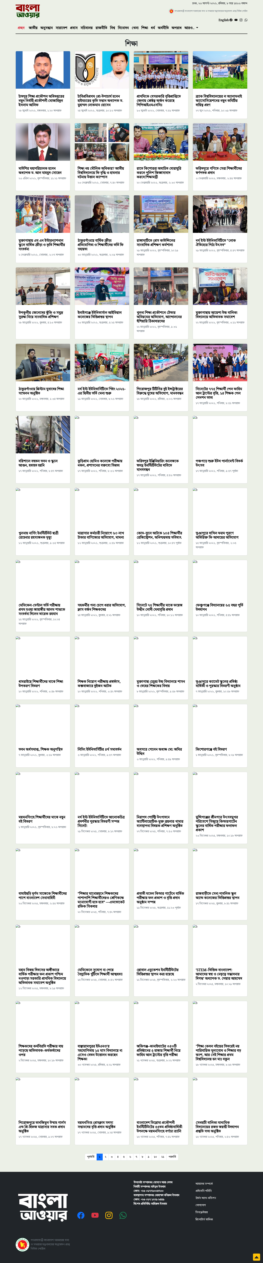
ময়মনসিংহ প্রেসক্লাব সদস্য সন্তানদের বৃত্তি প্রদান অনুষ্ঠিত (96, 1125)
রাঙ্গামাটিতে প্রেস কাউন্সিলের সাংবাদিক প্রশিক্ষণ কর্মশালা (156, 243)
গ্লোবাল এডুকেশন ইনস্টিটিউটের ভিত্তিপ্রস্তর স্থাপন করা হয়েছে (158, 972)
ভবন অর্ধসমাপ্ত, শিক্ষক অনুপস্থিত (41, 749)
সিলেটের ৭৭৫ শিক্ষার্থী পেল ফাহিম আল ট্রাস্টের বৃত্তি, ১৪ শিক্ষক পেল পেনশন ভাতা (219, 393)
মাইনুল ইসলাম (158, 1186)
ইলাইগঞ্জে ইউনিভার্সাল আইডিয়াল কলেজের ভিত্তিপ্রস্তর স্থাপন (100, 315)
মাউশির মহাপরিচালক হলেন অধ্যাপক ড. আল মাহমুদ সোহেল (40, 171)
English (224, 20)
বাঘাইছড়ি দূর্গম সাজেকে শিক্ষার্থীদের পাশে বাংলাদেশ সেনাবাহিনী (43, 896)
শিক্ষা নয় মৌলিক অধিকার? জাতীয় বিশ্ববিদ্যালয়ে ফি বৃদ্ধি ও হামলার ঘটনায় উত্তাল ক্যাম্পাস (101, 173)
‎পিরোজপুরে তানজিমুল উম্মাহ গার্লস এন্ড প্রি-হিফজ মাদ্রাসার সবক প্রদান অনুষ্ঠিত (42, 1127)
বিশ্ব (112, 28)
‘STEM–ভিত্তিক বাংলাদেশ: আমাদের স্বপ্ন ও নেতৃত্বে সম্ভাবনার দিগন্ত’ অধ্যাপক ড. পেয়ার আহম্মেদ (219, 974)
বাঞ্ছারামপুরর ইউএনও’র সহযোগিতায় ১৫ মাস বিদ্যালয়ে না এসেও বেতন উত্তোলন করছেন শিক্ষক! (100, 1053)
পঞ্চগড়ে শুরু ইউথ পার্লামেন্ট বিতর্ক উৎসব (219, 463)
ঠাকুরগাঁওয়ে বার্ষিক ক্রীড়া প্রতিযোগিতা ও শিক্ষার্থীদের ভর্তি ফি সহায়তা (100, 245)
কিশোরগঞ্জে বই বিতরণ (211, 749)
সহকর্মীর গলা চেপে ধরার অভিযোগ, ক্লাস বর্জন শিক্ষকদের (102, 607)
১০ (155, 1157)
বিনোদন (123, 28)
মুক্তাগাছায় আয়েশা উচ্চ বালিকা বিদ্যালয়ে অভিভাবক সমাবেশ (216, 315)
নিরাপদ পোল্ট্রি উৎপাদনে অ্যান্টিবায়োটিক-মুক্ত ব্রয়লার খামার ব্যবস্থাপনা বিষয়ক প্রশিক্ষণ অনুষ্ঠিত (160, 821)
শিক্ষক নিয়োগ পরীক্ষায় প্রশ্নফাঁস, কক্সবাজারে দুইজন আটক (99, 684)
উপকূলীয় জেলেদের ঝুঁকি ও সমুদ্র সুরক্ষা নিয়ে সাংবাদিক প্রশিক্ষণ (41, 315)
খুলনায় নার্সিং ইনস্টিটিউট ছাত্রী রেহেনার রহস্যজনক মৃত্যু (38, 535)
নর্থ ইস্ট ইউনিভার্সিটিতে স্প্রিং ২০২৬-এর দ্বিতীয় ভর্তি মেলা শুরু (102, 391)
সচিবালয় (87, 28)
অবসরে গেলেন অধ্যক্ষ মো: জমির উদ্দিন (159, 752)
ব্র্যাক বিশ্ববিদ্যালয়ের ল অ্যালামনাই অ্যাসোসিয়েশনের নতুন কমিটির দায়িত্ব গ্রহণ (219, 101)
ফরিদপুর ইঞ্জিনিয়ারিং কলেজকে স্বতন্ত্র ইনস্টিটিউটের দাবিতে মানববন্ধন (158, 465)
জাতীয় (33, 28)
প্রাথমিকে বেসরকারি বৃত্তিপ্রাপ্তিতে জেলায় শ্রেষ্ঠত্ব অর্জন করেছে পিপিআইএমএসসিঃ (159, 101)
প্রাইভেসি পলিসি (204, 1191)
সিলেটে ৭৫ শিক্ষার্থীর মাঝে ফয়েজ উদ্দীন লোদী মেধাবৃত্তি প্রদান (159, 607)
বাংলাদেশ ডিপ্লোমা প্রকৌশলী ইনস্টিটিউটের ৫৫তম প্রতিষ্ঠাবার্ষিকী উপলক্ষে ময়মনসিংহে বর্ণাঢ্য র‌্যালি (159, 1127)
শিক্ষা (144, 28)
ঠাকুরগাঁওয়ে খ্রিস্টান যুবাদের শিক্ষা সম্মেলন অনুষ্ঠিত (41, 391)
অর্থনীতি (163, 28)
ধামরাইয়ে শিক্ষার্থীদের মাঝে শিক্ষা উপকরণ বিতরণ (41, 684)
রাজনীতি (101, 28)
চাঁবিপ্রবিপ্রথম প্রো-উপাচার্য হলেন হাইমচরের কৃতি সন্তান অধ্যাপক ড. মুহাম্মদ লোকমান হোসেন (100, 101)
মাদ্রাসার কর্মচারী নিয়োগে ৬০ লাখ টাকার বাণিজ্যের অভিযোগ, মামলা (101, 535)
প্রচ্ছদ (21, 28)
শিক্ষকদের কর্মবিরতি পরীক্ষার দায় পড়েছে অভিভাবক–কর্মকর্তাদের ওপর (41, 1051)
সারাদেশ (61, 28)
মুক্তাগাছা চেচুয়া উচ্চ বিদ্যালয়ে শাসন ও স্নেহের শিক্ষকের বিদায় (161, 684)
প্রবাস (74, 28)
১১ (162, 1157)
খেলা (135, 28)
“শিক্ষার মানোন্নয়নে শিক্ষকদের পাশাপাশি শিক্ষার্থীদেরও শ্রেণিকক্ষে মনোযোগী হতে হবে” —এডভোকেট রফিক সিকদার (101, 900)
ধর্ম (153, 28)
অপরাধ (177, 28)
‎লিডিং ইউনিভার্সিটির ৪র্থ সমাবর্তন (99, 749)
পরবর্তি (172, 1157)
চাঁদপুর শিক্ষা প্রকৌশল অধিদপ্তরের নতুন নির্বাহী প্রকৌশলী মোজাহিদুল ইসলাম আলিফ (41, 101)
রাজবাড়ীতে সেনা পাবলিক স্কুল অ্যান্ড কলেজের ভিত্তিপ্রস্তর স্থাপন (217, 896)
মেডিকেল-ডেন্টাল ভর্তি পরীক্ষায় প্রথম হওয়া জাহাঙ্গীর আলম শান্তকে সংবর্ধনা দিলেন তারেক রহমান (42, 610)
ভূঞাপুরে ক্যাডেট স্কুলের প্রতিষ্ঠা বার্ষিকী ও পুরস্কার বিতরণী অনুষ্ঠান (218, 684)
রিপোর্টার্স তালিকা (204, 1219)
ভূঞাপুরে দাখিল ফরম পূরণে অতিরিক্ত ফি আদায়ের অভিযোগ (217, 535)
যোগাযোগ (201, 1205)
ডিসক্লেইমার (202, 1212)
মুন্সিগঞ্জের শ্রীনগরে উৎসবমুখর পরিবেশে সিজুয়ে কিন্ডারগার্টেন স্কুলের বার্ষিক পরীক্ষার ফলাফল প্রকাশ (217, 823)
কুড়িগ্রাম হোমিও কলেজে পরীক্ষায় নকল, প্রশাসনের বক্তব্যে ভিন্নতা (100, 463)
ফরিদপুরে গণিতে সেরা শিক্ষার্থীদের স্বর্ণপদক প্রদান (219, 171)
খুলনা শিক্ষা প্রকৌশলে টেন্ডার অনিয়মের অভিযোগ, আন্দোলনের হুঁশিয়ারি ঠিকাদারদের (159, 317)
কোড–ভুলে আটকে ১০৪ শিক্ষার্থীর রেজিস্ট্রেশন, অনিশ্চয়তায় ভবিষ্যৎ (159, 535)
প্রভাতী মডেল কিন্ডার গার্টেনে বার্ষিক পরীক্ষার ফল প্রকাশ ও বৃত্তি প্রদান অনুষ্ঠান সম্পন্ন (160, 898)
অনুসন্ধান (46, 28)
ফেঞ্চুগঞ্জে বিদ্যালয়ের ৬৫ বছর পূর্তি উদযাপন (219, 607)
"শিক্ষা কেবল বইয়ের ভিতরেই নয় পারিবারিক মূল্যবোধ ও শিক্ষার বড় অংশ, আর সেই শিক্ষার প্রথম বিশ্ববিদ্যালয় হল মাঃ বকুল (218, 1053)
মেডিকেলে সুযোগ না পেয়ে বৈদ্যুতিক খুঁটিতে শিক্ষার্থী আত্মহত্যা (100, 972)
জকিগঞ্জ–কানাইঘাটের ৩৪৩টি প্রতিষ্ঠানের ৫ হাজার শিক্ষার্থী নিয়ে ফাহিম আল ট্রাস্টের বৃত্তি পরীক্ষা (159, 1051)
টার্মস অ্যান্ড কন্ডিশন (206, 1198)
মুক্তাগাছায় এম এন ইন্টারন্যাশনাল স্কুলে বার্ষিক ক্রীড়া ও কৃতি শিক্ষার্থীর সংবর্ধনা (42, 245)
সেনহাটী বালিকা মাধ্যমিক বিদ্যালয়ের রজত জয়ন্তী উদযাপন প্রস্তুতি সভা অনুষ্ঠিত (217, 1127)
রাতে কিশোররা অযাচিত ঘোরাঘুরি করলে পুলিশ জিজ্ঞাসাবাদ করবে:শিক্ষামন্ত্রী (159, 173)
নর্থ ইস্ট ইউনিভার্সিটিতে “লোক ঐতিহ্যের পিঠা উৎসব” (216, 243)
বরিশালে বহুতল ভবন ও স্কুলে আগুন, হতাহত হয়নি (38, 463)
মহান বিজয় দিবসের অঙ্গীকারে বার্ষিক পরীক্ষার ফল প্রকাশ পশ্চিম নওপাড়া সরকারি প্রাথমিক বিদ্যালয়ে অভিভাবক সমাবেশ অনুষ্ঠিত (42, 976)
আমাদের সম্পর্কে (204, 1184)
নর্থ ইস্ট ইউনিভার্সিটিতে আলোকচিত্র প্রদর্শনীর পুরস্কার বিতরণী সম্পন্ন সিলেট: (101, 821)
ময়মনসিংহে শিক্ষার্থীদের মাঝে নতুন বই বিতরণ (42, 819)
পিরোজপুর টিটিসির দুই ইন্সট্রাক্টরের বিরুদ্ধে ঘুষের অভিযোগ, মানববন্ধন (160, 391)
